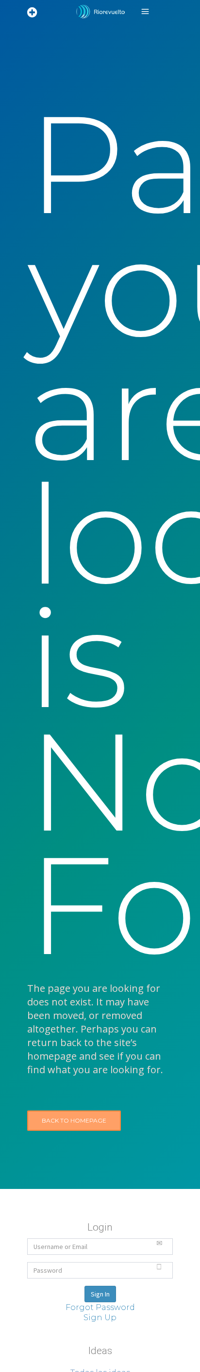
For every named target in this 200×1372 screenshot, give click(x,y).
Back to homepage (74, 1120)
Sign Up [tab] (100, 1317)
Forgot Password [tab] (100, 1307)
